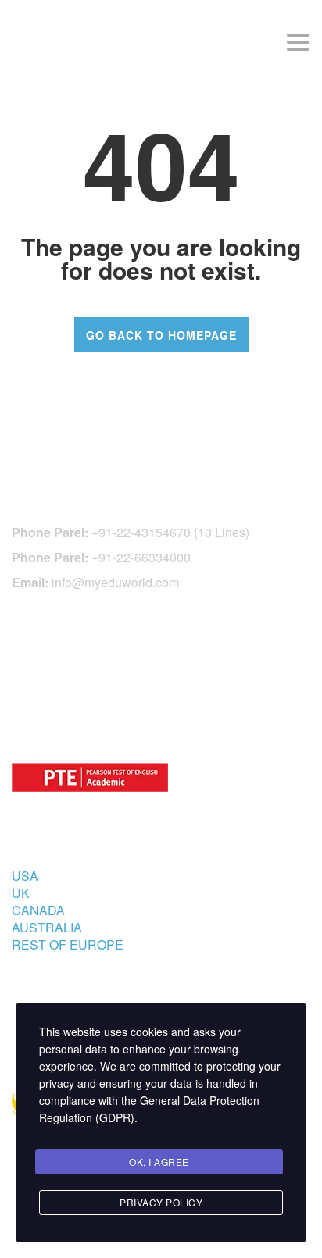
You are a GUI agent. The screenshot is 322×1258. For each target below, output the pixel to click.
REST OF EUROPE (67, 944)
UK (21, 893)
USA (25, 876)
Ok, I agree (159, 1161)
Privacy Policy (161, 1202)
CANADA (38, 910)
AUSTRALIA (47, 927)
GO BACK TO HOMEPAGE (161, 335)
